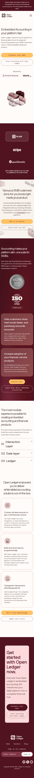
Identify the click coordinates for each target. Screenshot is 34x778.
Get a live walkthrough (17, 613)
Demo (8, 744)
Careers (17, 744)
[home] (7, 15)
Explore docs (17, 382)
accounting (16, 371)
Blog (26, 744)
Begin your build (17, 619)
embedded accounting (12, 419)
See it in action (17, 221)
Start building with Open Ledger (17, 62)
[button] (30, 15)
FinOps (23, 338)
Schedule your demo (17, 55)
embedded (14, 45)
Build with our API (17, 227)
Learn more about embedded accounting (17, 389)
